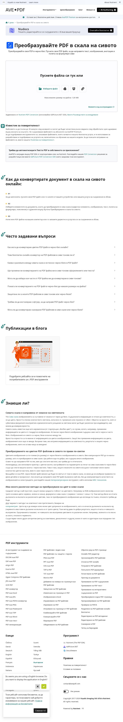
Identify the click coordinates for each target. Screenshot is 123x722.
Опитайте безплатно (99, 30)
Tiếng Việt (38, 650)
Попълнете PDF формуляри (92, 570)
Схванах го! (40, 710)
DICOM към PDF (12, 557)
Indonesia (10, 666)
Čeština (9, 642)
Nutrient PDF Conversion (28, 115)
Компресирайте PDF (51, 617)
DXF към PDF (11, 561)
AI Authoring (107, 10)
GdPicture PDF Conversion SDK (43, 157)
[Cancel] (37, 686)
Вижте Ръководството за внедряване (82, 115)
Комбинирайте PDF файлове (55, 613)
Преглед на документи (90, 578)
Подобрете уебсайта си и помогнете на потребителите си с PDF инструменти (29, 378)
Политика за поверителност (42, 140)
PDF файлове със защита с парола (57, 554)
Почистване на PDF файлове (93, 574)
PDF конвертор (12, 589)
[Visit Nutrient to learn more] (3, 2)
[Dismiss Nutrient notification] (120, 2)
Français (9, 662)
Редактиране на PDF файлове (93, 620)
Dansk (8, 646)
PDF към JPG (10, 597)
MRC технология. (100, 480)
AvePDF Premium (69, 17)
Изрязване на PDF (50, 605)
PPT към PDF (48, 562)
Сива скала (13, 417)
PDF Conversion (90, 154)
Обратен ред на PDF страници (93, 550)
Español (9, 658)
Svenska (37, 646)
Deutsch (9, 650)
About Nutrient (111, 2)
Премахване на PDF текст (91, 585)
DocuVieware (71, 650)
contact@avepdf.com (71, 684)
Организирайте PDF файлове (93, 558)
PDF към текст (11, 621)
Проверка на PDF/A (89, 605)
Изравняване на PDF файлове (55, 601)
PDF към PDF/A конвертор (16, 601)
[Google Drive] (65, 88)
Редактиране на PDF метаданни (94, 616)
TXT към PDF (48, 574)
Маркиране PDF (50, 621)
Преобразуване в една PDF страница (96, 597)
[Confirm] (43, 686)
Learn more (33, 2)
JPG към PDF (10, 581)
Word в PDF (48, 578)
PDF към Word (11, 617)
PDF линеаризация (13, 624)
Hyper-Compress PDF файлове (18, 577)
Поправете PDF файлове (91, 566)
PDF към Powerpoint (14, 609)
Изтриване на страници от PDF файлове (60, 609)
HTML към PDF (11, 573)
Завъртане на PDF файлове (54, 589)
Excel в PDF (10, 569)
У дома (11, 22)
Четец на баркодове (89, 628)
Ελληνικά (37, 658)
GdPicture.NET (72, 646)
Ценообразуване (67, 10)
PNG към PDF (48, 558)
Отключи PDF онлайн (90, 562)
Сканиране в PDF (88, 624)
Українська (38, 666)
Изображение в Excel (52, 597)
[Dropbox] (73, 88)
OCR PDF (9, 585)
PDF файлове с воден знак (54, 550)
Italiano (9, 670)
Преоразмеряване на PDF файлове (95, 601)
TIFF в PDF (47, 570)
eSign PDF (10, 565)
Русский (37, 670)
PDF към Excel (11, 593)
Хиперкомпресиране (59, 480)
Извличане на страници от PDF (56, 593)
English (9, 654)
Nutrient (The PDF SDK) (75, 642)
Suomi (36, 642)
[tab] (61, 247)
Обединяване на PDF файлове (55, 624)
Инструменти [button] (49, 10)
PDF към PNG (11, 605)
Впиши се (90, 10)
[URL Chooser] (82, 88)
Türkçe (36, 654)
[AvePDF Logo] (15, 9)
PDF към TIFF (11, 613)
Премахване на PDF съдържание (95, 582)
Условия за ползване (72, 669)
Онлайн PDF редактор (90, 554)
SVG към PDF (48, 566)
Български (38, 662)
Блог (81, 10)
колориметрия (12, 506)
